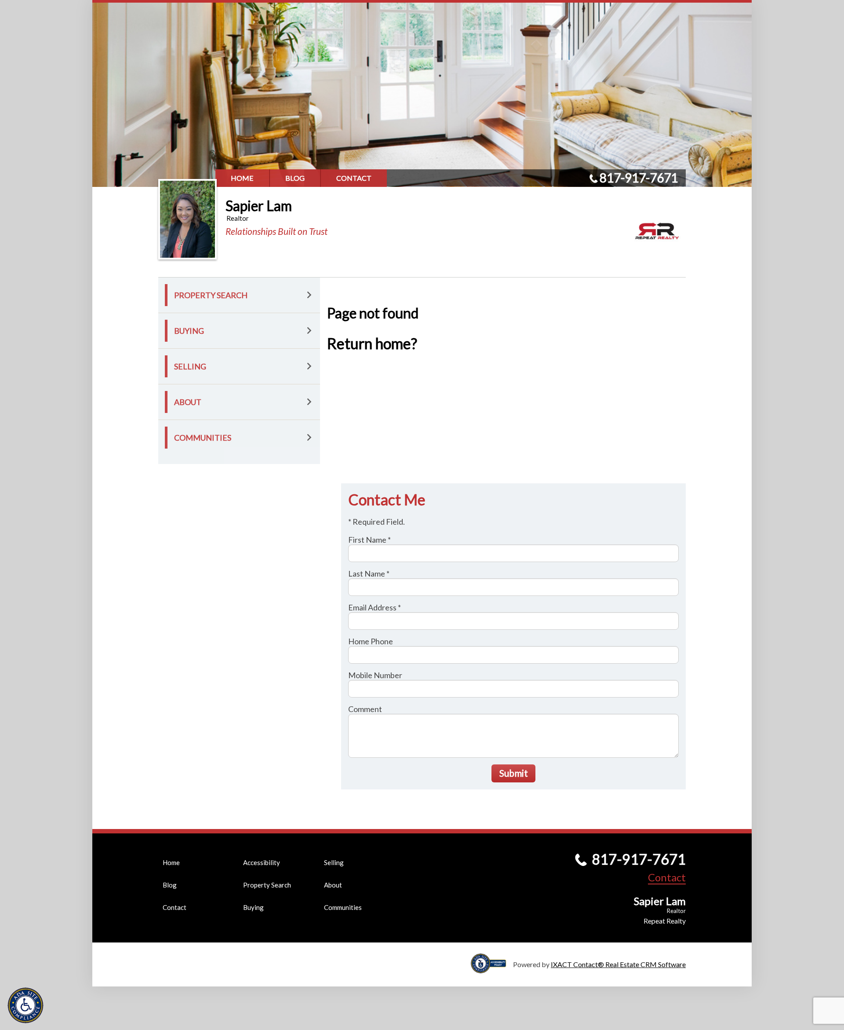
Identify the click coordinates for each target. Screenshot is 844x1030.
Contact (353, 178)
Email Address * (374, 607)
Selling (190, 366)
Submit (513, 772)
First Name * (369, 539)
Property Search (210, 295)
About (187, 402)
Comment (365, 709)
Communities (202, 437)
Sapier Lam (259, 205)
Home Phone (370, 641)
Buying (189, 331)
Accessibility (261, 862)
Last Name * (368, 573)
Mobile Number (375, 675)
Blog (295, 178)
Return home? (372, 343)
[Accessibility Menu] (25, 1005)
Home (242, 178)
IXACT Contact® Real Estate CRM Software (618, 964)
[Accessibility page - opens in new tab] (491, 969)
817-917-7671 (639, 177)
